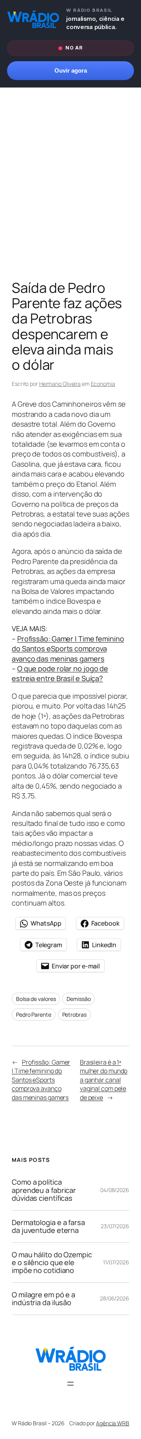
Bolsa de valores (36, 999)
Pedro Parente (33, 1014)
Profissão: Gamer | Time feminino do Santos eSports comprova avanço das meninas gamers (68, 648)
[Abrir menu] (70, 1383)
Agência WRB (112, 1423)
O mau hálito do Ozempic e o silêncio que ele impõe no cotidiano (52, 1263)
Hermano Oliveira (60, 383)
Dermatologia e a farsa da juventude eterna (48, 1226)
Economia (103, 383)
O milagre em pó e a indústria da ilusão (43, 1299)
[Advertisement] (70, 185)
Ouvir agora (70, 71)
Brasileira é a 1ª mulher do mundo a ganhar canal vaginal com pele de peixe (104, 1080)
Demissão (78, 999)
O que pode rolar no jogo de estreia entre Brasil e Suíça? (60, 673)
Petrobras (74, 1014)
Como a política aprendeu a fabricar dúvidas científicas (44, 1190)
